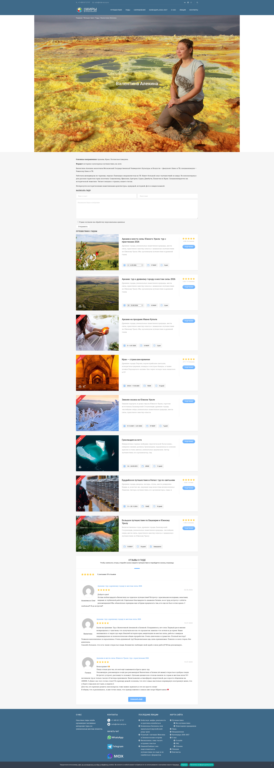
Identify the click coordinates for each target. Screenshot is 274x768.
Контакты (193, 10)
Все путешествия (183, 723)
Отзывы (179, 746)
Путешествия (116, 10)
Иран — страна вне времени (136, 359)
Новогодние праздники (186, 726)
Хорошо (184, 765)
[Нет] (271, 765)
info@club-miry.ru (118, 724)
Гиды (128, 10)
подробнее (189, 247)
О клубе (179, 740)
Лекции (183, 10)
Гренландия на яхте (132, 440)
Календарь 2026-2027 (158, 10)
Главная (79, 18)
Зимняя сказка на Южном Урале (138, 399)
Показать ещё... (137, 699)
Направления (139, 10)
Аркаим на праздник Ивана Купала (139, 319)
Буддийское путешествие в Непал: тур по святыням (148, 480)
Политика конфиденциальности (201, 765)
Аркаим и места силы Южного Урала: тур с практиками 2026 (123, 658)
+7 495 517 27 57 (117, 720)
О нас (173, 10)
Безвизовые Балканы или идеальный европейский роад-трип (152, 729)
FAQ (177, 743)
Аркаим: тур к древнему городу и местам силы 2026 (148, 279)
